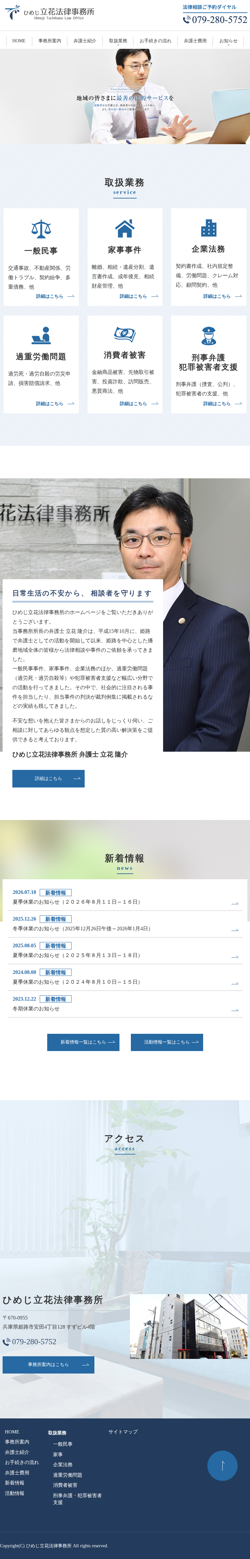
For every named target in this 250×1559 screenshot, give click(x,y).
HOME (19, 40)
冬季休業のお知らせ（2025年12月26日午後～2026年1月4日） (83, 928)
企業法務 (63, 1464)
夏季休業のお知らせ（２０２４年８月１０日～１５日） (78, 982)
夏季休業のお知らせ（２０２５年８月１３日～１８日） (78, 955)
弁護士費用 (195, 40)
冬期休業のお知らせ (36, 1008)
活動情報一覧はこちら (167, 1042)
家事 (58, 1454)
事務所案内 (49, 40)
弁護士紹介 (85, 40)
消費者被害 (65, 1485)
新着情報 (14, 1482)
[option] (125, 96)
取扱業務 (118, 40)
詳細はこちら (49, 296)
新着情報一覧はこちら (83, 1042)
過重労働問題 (67, 1475)
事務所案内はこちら (48, 1364)
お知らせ (228, 40)
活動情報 (14, 1493)
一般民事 (63, 1444)
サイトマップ (123, 1431)
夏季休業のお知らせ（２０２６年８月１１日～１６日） (78, 902)
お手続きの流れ (156, 40)
